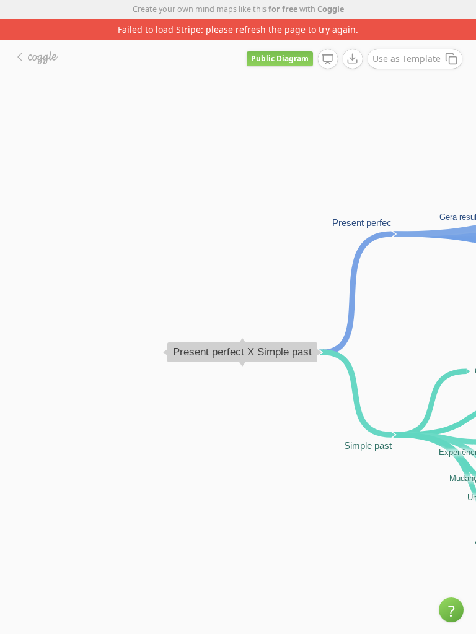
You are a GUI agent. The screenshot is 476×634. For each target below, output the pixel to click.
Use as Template (406, 58)
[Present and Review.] (328, 59)
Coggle (330, 9)
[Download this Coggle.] (353, 59)
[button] (451, 609)
